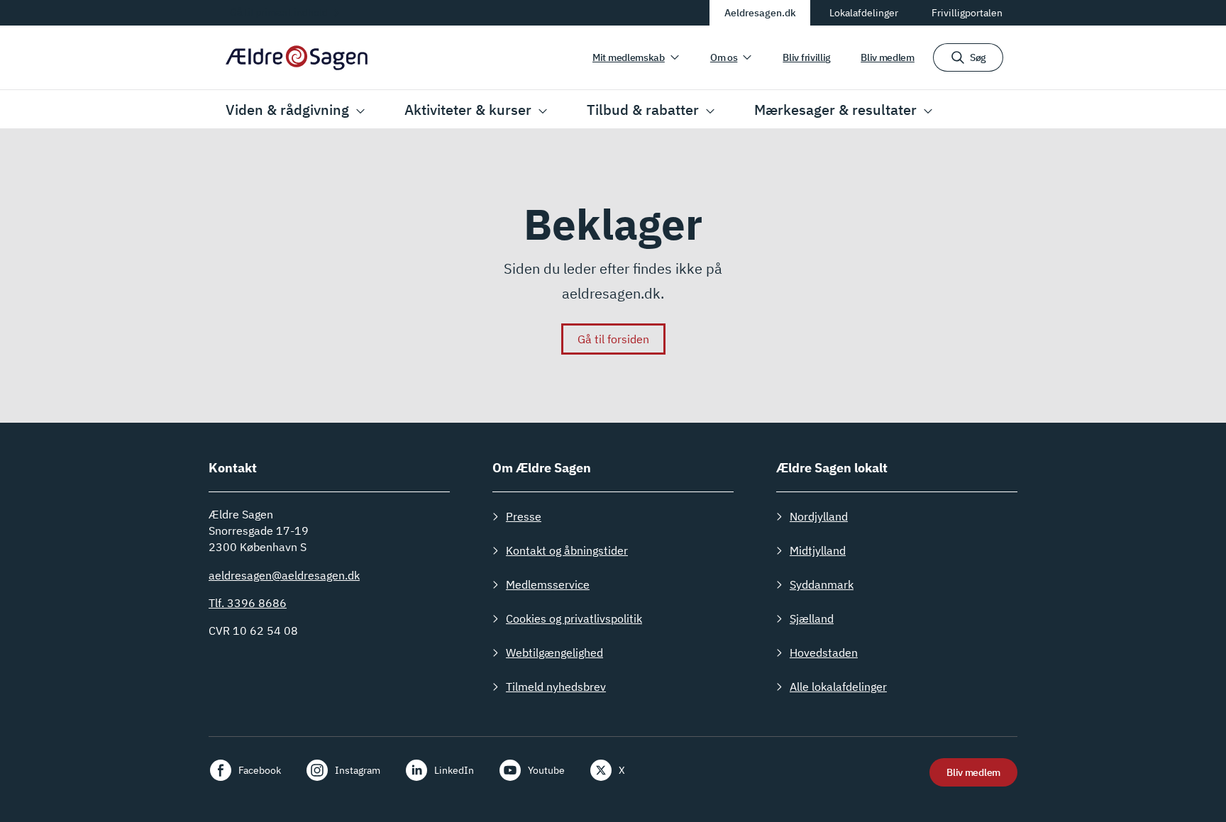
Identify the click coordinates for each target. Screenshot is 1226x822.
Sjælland (812, 618)
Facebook (259, 770)
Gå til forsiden (613, 339)
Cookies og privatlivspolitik (574, 618)
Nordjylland (819, 516)
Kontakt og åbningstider (567, 550)
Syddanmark (822, 584)
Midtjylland (818, 550)
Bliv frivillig (807, 57)
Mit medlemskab (628, 57)
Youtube (546, 770)
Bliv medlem (888, 57)
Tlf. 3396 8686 (248, 603)
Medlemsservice (548, 584)
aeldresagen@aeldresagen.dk (284, 575)
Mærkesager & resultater (835, 109)
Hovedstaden (824, 652)
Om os (724, 57)
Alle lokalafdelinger (838, 686)
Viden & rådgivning (287, 109)
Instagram (357, 770)
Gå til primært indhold (279, 12)
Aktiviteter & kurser (467, 109)
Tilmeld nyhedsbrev (556, 686)
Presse (523, 516)
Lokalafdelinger (863, 12)
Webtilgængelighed (554, 652)
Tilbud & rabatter (643, 109)
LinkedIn (454, 770)
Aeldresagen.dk (760, 12)
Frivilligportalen (967, 12)
